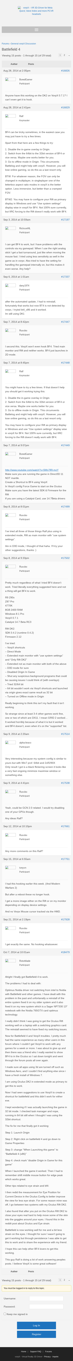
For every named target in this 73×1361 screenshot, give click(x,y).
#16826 (65, 70)
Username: (10, 1298)
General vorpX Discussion (23, 43)
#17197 (65, 219)
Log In (36, 1325)
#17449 (65, 445)
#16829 (65, 107)
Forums (5, 43)
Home (23, 1351)
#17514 (65, 734)
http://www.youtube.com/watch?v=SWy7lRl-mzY (31, 470)
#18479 (65, 952)
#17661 (65, 826)
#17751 (65, 859)
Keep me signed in (17, 1314)
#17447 (65, 321)
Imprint (55, 1357)
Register (36, 1334)
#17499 (65, 506)
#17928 (65, 919)
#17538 (65, 783)
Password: (9, 1306)
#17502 (65, 558)
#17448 (65, 362)
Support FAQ (35, 1351)
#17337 (65, 276)
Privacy (47, 1357)
